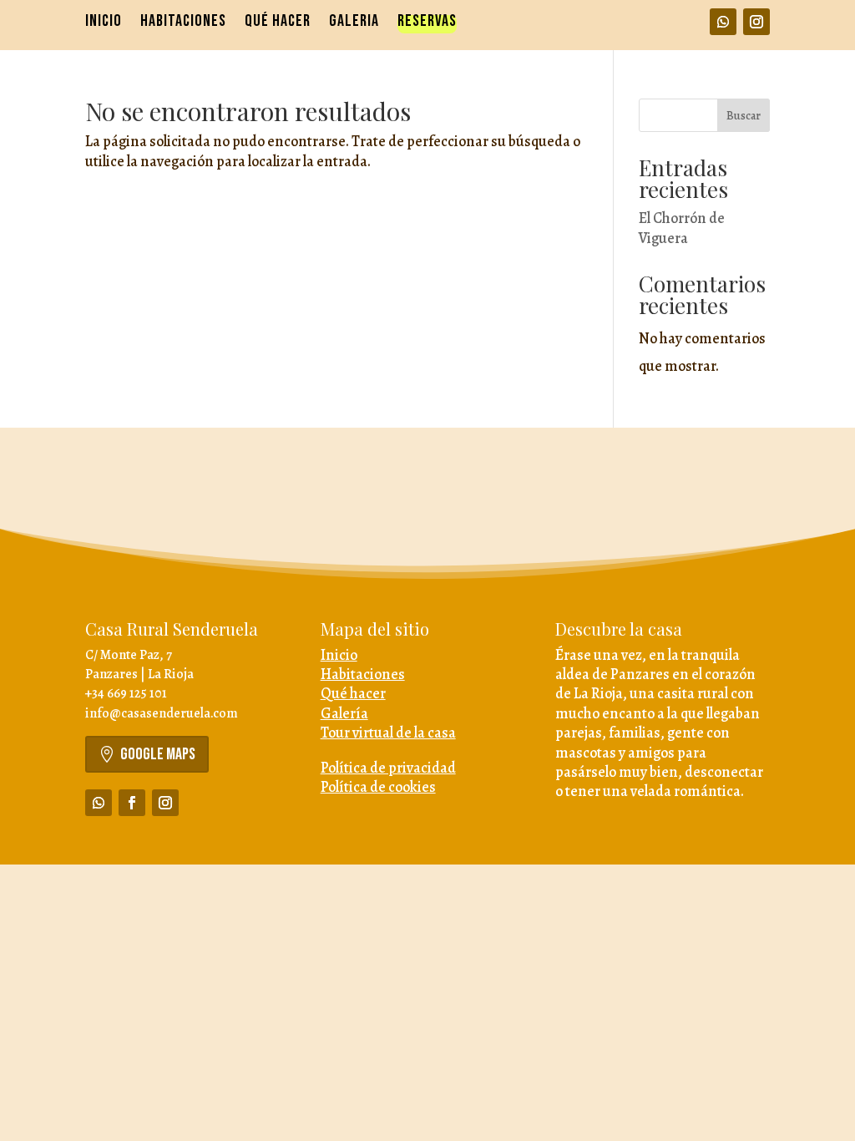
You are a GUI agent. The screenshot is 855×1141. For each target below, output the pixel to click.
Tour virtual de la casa (388, 733)
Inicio (339, 655)
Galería (344, 713)
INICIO (103, 23)
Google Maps (157, 754)
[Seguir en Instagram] (756, 21)
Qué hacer (353, 693)
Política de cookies (378, 787)
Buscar (743, 116)
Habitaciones (363, 674)
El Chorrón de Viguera (682, 227)
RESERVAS (427, 23)
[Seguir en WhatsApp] (723, 21)
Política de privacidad (388, 768)
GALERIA (354, 23)
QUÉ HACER (278, 23)
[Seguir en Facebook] (132, 802)
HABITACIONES (183, 23)
